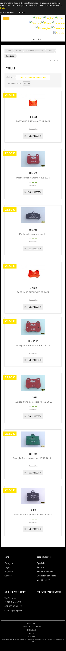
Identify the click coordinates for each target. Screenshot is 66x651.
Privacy (40, 567)
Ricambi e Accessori (34, 51)
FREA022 (33, 229)
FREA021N (33, 287)
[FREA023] (33, 166)
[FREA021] (33, 390)
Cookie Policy (43, 580)
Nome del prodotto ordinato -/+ (33, 77)
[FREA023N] (33, 110)
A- (58, 60)
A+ (51, 60)
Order (31, 633)
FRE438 (33, 510)
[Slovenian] (58, 28)
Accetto (22, 12)
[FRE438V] (33, 446)
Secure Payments (45, 571)
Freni (50, 51)
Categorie (8, 563)
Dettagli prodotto (33, 135)
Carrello (8, 576)
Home (8, 51)
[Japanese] (58, 23)
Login (6, 567)
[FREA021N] (33, 281)
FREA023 (33, 173)
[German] (35, 23)
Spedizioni (41, 563)
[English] (48, 18)
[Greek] (46, 23)
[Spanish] (59, 33)
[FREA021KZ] (33, 334)
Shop (18, 51)
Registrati (8, 571)
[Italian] (37, 18)
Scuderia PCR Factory (14, 639)
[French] (60, 18)
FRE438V (33, 453)
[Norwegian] (43, 28)
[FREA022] (33, 222)
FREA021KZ (33, 341)
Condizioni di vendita (46, 576)
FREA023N (33, 116)
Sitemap (31, 636)
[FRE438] (33, 503)
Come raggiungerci (13, 610)
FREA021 (33, 397)
